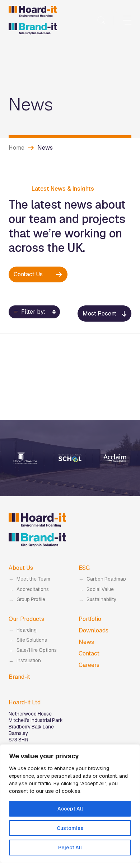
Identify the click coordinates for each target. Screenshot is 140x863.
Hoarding (27, 630)
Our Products (26, 619)
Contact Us (28, 274)
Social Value (100, 589)
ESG (84, 568)
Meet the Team (33, 579)
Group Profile (31, 599)
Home (16, 147)
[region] (70, 803)
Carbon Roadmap (106, 579)
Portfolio (90, 619)
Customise (70, 828)
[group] (25, 458)
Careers (89, 665)
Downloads (93, 630)
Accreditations (33, 589)
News (86, 642)
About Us (21, 568)
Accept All (70, 808)
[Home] (33, 20)
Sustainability (101, 599)
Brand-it (19, 677)
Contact (89, 653)
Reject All (70, 847)
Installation (29, 660)
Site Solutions (32, 640)
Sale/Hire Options (37, 650)
